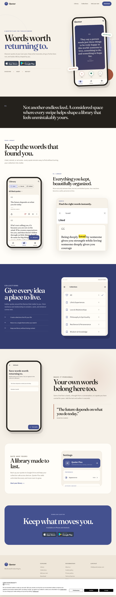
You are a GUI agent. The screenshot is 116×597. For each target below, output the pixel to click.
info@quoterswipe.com (97, 567)
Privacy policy (69, 573)
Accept (106, 590)
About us (67, 567)
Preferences (76, 590)
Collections (84, 4)
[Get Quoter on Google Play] (28, 63)
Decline (91, 590)
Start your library (17, 483)
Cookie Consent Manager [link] (9, 582)
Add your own (95, 4)
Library (76, 4)
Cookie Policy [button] (63, 589)
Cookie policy (69, 570)
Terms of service (70, 576)
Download (107, 4)
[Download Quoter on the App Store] (12, 63)
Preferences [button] (35, 591)
